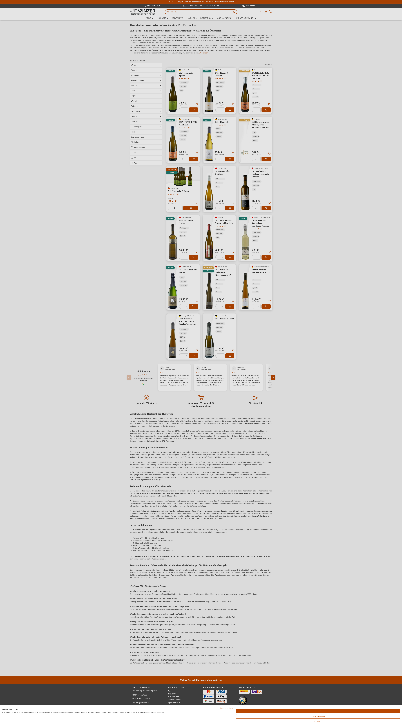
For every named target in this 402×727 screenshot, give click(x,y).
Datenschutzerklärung (226, 708)
